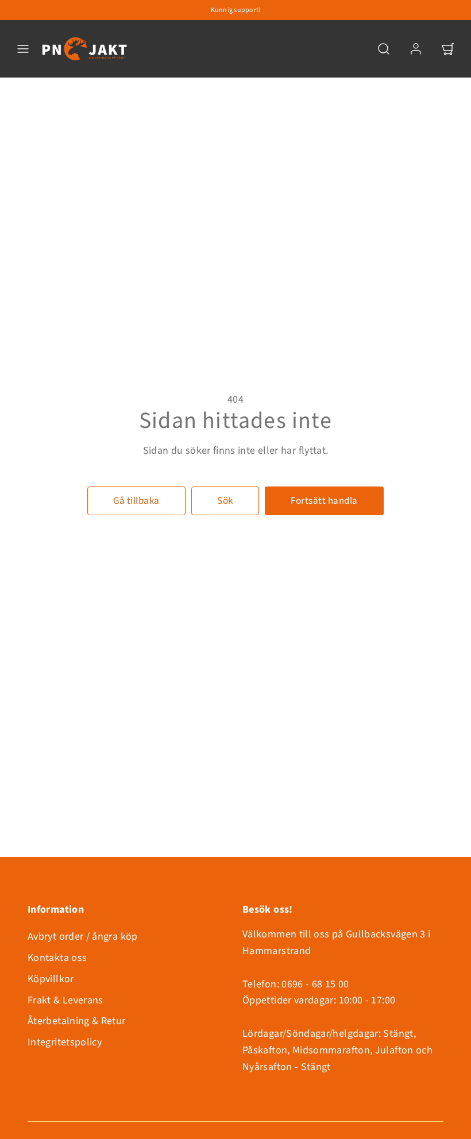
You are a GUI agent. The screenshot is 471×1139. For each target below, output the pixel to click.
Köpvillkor (51, 979)
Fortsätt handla (324, 501)
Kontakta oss (57, 958)
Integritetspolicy (65, 1042)
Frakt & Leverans (65, 1000)
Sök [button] (225, 501)
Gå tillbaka (136, 501)
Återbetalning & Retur (77, 1021)
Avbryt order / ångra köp (83, 936)
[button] (23, 49)
